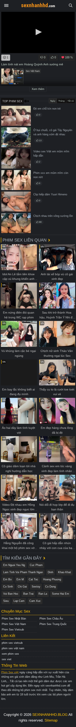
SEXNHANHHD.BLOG (50, 715)
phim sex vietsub (12, 642)
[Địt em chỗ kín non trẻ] (16, 116)
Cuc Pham (36, 565)
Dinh (50, 572)
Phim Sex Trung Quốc (53, 624)
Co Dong (50, 586)
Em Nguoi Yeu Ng (14, 565)
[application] (38, 32)
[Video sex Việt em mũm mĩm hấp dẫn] (16, 159)
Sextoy (36, 586)
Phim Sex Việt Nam (14, 624)
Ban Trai (28, 593)
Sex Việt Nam (33, 71)
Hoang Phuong (52, 579)
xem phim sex (10, 653)
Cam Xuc (35, 600)
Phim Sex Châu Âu (51, 618)
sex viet (6, 659)
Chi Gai (22, 586)
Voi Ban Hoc (10, 593)
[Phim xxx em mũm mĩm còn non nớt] (16, 180)
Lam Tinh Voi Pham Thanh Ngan (23, 572)
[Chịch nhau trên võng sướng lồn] (16, 223)
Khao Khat (64, 572)
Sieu (6, 600)
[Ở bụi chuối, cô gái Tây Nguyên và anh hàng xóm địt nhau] (16, 137)
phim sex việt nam (13, 648)
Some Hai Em (60, 593)
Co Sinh (8, 586)
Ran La (42, 593)
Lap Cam (19, 600)
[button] (38, 32)
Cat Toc (33, 579)
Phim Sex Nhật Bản (14, 618)
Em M (20, 579)
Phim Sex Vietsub (13, 629)
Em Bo (7, 579)
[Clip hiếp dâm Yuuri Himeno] (16, 202)
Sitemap (51, 720)
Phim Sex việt (10, 672)
